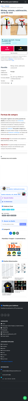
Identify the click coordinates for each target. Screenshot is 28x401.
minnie (8, 209)
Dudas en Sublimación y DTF (9, 334)
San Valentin (13, 215)
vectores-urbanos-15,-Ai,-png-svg (19, 291)
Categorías (5, 328)
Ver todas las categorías (7, 361)
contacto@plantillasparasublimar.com (11, 371)
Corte (8, 215)
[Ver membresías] (14, 249)
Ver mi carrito (14, 53)
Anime (3, 352)
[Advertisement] (14, 98)
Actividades (4, 346)
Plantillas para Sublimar (10, 2)
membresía (20, 120)
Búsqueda (4, 330)
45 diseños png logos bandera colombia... (7, 294)
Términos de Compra (5, 383)
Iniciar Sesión (5, 336)
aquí (13, 60)
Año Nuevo (4, 354)
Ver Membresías (8, 201)
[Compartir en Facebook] (10, 233)
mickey (3, 209)
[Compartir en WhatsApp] (14, 233)
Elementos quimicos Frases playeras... (19, 278)
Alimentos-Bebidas (6, 350)
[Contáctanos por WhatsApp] (5, 315)
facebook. (10, 128)
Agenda (3, 348)
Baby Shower (4, 358)
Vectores (7, 6)
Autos (3, 356)
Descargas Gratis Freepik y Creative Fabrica (13, 325)
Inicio (2, 6)
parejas (12, 209)
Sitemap (18, 397)
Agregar (7, 49)
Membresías (5, 332)
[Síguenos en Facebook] (2, 315)
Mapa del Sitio (4, 384)
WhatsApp (11, 59)
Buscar (23, 224)
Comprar (21, 49)
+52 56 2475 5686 (6, 375)
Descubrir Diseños (8, 198)
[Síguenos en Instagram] (8, 315)
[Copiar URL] (17, 233)
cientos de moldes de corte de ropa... (7, 277)
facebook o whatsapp (14, 132)
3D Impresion (5, 344)
